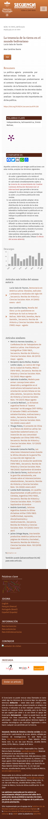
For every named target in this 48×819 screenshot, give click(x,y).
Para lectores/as (9, 626)
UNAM (15, 814)
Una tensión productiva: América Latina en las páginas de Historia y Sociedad (25, 536)
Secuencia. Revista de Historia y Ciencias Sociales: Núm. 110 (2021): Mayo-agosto (25, 397)
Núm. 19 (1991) (9, 27)
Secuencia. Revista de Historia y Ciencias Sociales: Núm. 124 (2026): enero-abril (25, 420)
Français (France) (9, 606)
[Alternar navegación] (43, 8)
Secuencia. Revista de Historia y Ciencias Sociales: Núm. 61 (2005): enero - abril (24, 300)
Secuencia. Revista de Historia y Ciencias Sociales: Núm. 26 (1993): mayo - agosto (25, 322)
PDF (7, 57)
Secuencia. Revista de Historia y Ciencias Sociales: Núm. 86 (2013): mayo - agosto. (25, 356)
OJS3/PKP (36, 814)
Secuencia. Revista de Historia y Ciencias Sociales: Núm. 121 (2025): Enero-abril (25, 443)
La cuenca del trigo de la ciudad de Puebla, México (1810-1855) (25, 368)
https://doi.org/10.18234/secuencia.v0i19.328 (21, 107)
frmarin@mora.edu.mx (35, 778)
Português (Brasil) (9, 609)
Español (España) (9, 612)
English (5, 603)
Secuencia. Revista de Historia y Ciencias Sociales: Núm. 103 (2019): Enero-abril (25, 545)
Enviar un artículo (12, 682)
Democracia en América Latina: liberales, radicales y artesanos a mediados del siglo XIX (25, 291)
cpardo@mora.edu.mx (29, 751)
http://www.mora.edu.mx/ (17, 739)
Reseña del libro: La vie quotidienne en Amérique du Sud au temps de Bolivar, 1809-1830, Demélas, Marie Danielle (24, 314)
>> (15, 553)
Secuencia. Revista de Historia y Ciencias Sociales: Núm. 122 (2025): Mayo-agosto (25, 374)
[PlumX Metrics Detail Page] (11, 138)
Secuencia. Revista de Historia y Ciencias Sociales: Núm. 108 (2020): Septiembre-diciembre (25, 467)
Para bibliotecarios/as (12, 632)
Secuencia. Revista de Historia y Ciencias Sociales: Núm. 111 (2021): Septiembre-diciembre (25, 502)
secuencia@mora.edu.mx (11, 771)
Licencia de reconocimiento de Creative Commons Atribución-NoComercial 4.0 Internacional (25, 187)
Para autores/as (9, 629)
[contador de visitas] (11, 646)
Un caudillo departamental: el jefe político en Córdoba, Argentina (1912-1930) (25, 493)
